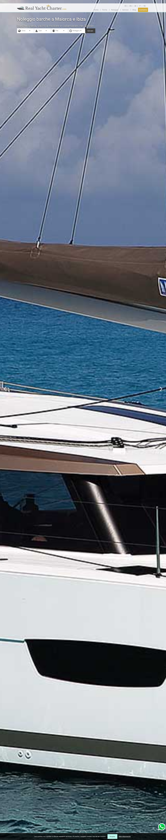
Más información (125, 836)
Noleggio (114, 10)
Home (96, 10)
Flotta (104, 10)
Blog (134, 10)
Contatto (143, 10)
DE (135, 6)
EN (131, 6)
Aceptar (112, 836)
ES (126, 6)
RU (145, 6)
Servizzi (125, 10)
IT (140, 6)
